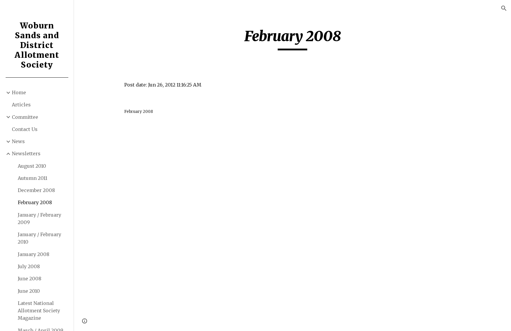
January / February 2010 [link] (39, 238)
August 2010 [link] (32, 166)
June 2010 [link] (29, 291)
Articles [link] (21, 105)
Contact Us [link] (25, 129)
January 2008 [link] (33, 254)
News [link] (18, 141)
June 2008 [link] (29, 279)
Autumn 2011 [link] (32, 178)
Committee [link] (25, 117)
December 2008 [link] (36, 190)
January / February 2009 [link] (39, 218)
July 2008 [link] (29, 266)
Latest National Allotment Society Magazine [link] (39, 310)
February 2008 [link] (35, 202)
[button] (504, 8)
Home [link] (19, 92)
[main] (292, 39)
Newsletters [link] (26, 153)
